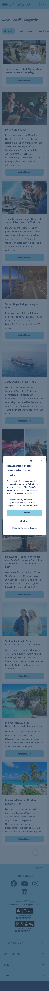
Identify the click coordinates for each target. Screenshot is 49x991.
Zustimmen (24, 512)
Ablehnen (24, 521)
